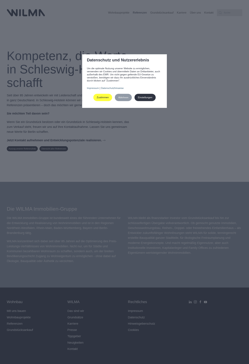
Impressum (93, 88)
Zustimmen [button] (103, 97)
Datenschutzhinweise (112, 88)
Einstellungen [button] (145, 97)
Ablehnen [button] (123, 97)
